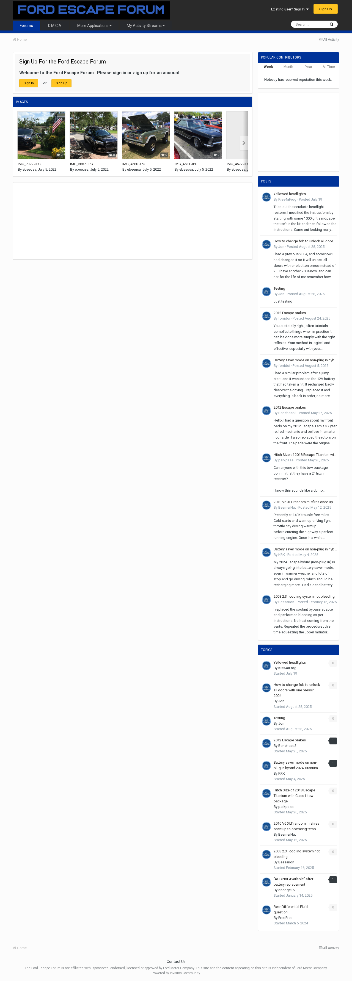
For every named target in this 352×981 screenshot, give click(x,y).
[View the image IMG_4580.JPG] (146, 135)
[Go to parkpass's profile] (266, 457)
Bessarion (286, 602)
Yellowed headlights (290, 194)
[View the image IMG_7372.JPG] (41, 135)
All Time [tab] (329, 67)
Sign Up (325, 9)
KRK (281, 555)
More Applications (93, 25)
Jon (281, 247)
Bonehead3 (287, 413)
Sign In (29, 83)
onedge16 (286, 890)
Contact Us (176, 961)
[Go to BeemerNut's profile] (266, 505)
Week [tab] (268, 67)
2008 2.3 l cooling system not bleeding (304, 596)
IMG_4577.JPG (238, 164)
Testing (279, 288)
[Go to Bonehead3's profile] (266, 410)
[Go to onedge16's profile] (266, 882)
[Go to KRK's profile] (266, 552)
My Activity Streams (145, 25)
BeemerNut (287, 507)
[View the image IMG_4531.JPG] (198, 135)
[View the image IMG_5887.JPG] (94, 135)
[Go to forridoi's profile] (266, 316)
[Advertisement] (113, 220)
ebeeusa (29, 169)
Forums (26, 25)
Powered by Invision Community (176, 973)
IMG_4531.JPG (186, 164)
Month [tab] (288, 67)
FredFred (285, 918)
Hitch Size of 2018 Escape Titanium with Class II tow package (305, 455)
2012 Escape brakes (290, 313)
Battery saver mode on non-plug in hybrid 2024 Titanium (305, 360)
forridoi (284, 318)
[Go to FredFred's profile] (266, 910)
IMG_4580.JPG (133, 164)
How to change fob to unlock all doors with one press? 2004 (305, 241)
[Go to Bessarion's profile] (266, 599)
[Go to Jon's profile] (266, 244)
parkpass (285, 460)
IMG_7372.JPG (29, 164)
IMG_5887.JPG (81, 164)
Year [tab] (308, 67)
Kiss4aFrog (287, 199)
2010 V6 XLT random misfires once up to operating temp (305, 502)
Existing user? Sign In (288, 9)
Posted (310, 199)
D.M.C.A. (55, 25)
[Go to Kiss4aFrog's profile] (266, 197)
